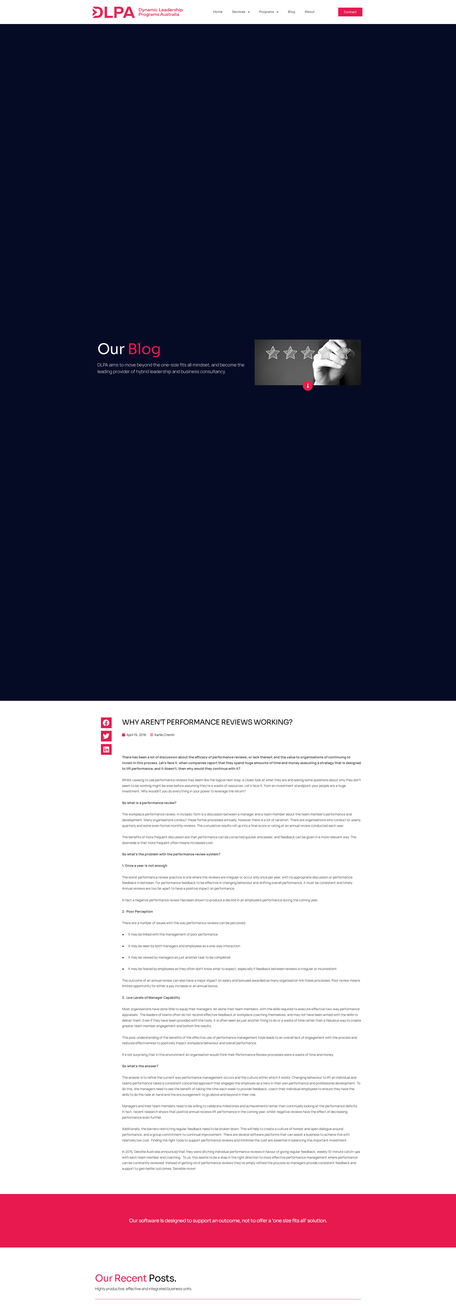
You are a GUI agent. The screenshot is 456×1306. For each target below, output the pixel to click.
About (310, 12)
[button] (106, 722)
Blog (291, 12)
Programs (266, 12)
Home (218, 12)
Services (238, 12)
